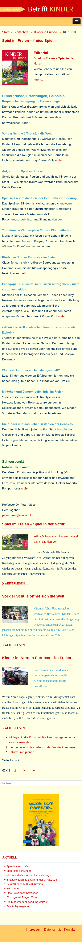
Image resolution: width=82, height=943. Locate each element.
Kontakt (69, 929)
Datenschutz (53, 929)
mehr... (38, 79)
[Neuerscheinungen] (41, 845)
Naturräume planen (21, 752)
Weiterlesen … (16, 583)
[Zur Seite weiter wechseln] (24, 770)
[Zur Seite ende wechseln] (33, 770)
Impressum (34, 929)
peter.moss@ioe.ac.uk (17, 515)
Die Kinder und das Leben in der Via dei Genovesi (41, 747)
